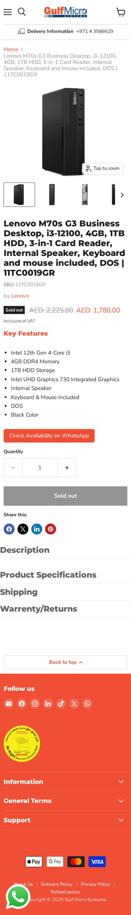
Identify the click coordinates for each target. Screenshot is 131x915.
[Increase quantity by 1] (67, 467)
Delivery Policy (57, 884)
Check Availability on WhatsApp (49, 435)
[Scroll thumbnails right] (121, 194)
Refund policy (65, 892)
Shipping (19, 592)
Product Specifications (48, 574)
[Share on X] (22, 529)
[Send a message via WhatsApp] (18, 896)
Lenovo (20, 295)
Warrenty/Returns (38, 608)
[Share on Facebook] (9, 529)
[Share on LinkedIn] (36, 529)
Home (11, 49)
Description (24, 550)
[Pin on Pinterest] (50, 529)
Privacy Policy (95, 884)
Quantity (13, 452)
